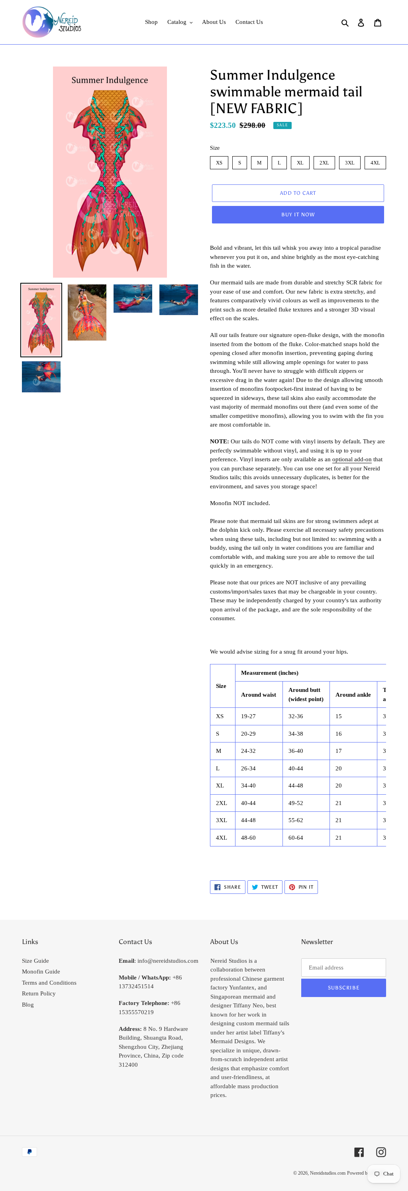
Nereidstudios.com (327, 1173)
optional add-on (352, 459)
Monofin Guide (41, 971)
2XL (324, 161)
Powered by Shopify (366, 1173)
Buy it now (297, 214)
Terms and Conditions (49, 982)
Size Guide (35, 961)
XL (300, 161)
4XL (375, 161)
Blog (28, 1004)
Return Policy (39, 993)
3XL (350, 161)
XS (219, 161)
